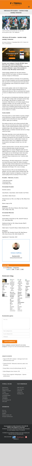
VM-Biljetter (5, 398)
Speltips (4, 413)
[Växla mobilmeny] (29, 7)
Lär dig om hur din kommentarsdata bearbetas (18, 346)
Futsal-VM (19, 390)
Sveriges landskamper (7, 416)
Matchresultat (5, 389)
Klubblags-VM (20, 393)
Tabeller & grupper (6, 390)
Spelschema (5, 387)
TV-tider (4, 392)
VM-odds (4, 411)
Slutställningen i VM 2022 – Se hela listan (5, 286)
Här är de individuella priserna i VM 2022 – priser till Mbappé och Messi (12, 298)
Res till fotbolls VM (6, 400)
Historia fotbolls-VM (6, 415)
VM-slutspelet (5, 393)
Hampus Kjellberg (7, 42)
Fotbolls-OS (20, 392)
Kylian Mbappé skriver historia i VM (11, 371)
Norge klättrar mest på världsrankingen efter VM (14, 368)
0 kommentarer (8, 43)
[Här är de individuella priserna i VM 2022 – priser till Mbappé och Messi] (12, 279)
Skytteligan (4, 396)
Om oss (4, 410)
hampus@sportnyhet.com (16, 257)
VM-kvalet (4, 401)
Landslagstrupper (6, 395)
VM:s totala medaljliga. (19, 166)
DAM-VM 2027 (20, 387)
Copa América (20, 389)
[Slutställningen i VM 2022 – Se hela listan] (4, 279)
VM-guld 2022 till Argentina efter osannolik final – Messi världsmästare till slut (21, 298)
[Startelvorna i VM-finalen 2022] (27, 279)
